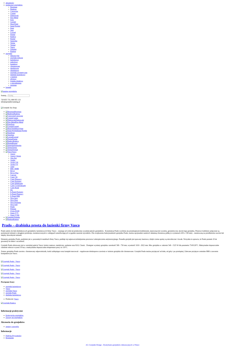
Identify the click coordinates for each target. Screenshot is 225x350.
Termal (12, 45)
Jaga (12, 30)
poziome (13, 85)
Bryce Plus (14, 173)
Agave (12, 154)
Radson (13, 51)
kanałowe (13, 64)
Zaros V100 (14, 215)
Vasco (12, 47)
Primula (13, 209)
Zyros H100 (14, 211)
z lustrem (13, 77)
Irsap (12, 28)
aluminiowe (14, 70)
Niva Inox (14, 198)
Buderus (13, 9)
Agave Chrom (15, 156)
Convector (14, 11)
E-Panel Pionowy (16, 194)
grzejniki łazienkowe (13, 287)
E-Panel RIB (15, 196)
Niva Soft (13, 205)
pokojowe (14, 62)
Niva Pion (14, 200)
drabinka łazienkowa (13, 295)
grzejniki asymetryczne (18, 73)
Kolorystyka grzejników (15, 315)
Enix (12, 20)
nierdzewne (14, 68)
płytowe (13, 79)
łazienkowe (14, 60)
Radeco (13, 37)
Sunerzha (13, 41)
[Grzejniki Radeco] (8, 303)
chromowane (15, 66)
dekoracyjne (14, 56)
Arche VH (14, 162)
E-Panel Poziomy (16, 192)
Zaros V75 (14, 213)
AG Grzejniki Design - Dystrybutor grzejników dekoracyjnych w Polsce (112, 345)
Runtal (12, 39)
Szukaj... (4, 95)
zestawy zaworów (12, 327)
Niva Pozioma (15, 203)
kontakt (8, 87)
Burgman (13, 7)
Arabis (12, 160)
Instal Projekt (15, 26)
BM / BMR (14, 169)
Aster (12, 167)
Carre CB (13, 177)
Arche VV (14, 164)
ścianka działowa (16, 81)
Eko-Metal (14, 18)
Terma (12, 43)
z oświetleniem (15, 83)
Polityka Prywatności (13, 336)
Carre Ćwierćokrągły (18, 186)
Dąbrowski (14, 16)
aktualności (10, 3)
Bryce (12, 171)
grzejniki (9, 54)
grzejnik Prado (11, 293)
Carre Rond (14, 188)
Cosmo (13, 13)
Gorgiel (13, 22)
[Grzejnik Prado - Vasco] (10, 261)
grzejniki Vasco (11, 291)
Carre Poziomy (15, 181)
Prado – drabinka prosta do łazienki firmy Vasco (41, 225)
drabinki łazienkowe (17, 75)
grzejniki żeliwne (16, 58)
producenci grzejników (14, 5)
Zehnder (13, 49)
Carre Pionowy (16, 179)
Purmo (12, 35)
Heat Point (14, 24)
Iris (11, 190)
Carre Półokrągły (16, 184)
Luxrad (13, 32)
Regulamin (10, 338)
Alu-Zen (13, 158)
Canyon (13, 175)
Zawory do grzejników (14, 318)
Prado (12, 207)
